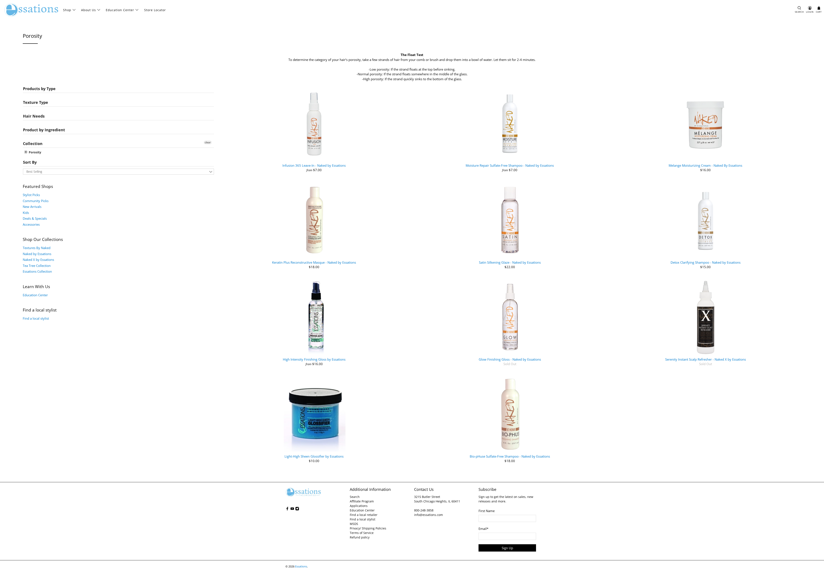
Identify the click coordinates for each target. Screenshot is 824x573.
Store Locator (155, 10)
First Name (487, 511)
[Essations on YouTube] (292, 509)
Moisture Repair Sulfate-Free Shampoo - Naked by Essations (510, 165)
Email (483, 528)
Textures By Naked (36, 248)
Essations (301, 566)
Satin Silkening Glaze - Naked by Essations (510, 262)
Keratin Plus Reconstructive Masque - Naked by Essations (314, 262)
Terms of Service (362, 533)
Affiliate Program (362, 501)
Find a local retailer (363, 515)
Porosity (34, 152)
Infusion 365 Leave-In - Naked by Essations (314, 165)
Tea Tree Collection (37, 265)
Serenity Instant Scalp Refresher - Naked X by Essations (705, 359)
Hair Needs (34, 116)
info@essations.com (428, 515)
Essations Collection (37, 271)
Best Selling (34, 171)
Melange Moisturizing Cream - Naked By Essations (705, 165)
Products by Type (39, 88)
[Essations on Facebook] (287, 509)
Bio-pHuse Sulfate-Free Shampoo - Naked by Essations (510, 456)
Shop (67, 10)
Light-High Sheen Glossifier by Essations (314, 456)
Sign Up (507, 548)
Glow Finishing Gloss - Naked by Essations (510, 359)
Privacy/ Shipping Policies (368, 528)
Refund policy (360, 537)
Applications (359, 506)
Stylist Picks (31, 195)
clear (208, 142)
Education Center (120, 10)
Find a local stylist (36, 318)
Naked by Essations (37, 254)
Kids (26, 212)
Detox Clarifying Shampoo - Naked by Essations (706, 262)
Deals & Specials (35, 218)
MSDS (354, 524)
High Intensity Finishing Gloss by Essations (314, 359)
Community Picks (35, 201)
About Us (88, 10)
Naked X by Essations (38, 259)
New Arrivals (32, 206)
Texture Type (35, 102)
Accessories (31, 224)
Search (355, 497)
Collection (32, 143)
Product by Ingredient (44, 129)
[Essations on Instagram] (297, 509)
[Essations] (31, 10)
